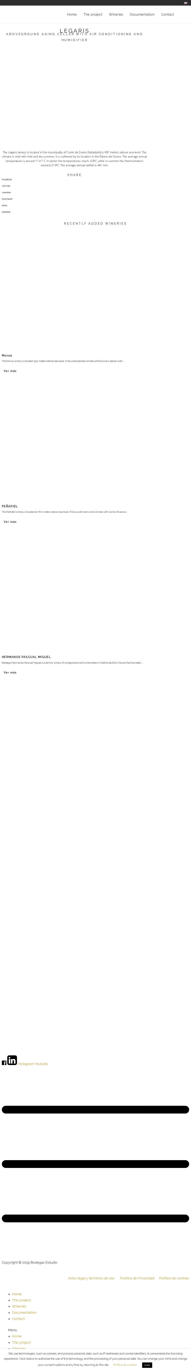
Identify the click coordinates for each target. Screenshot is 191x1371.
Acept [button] (147, 1365)
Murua (7, 355)
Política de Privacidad (137, 1278)
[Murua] (95, 289)
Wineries (19, 1306)
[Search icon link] (182, 14)
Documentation (24, 1313)
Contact (18, 1319)
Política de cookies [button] (125, 1365)
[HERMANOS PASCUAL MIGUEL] (95, 590)
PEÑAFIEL (10, 506)
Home (17, 1294)
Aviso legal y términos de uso (91, 1278)
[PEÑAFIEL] (95, 439)
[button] (95, 1330)
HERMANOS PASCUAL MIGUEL (26, 657)
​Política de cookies (171, 1278)
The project (21, 1300)
